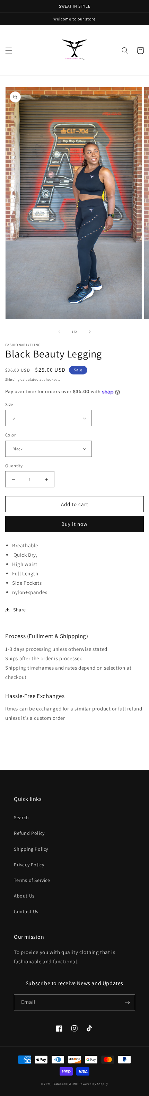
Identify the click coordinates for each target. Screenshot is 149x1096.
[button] (8, 50)
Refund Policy (29, 833)
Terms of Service (32, 880)
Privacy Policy (29, 864)
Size (9, 404)
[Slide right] (89, 331)
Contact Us (26, 911)
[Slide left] (59, 331)
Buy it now (74, 524)
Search (21, 817)
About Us (24, 896)
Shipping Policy (31, 849)
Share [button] (19, 610)
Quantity (14, 466)
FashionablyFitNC (65, 1084)
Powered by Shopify (93, 1084)
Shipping (12, 379)
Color (10, 435)
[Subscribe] (127, 1002)
